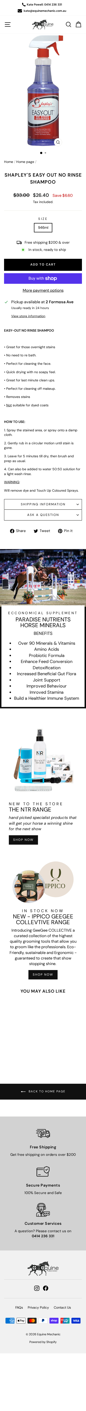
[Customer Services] (43, 1210)
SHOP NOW (23, 840)
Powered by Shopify (43, 1342)
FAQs (19, 1307)
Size (43, 219)
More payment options (43, 290)
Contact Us (62, 1307)
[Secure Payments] (43, 1171)
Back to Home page (46, 1091)
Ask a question (43, 515)
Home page (25, 162)
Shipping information (43, 504)
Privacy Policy (38, 1307)
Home (8, 162)
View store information (28, 316)
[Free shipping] (43, 1133)
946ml (43, 227)
